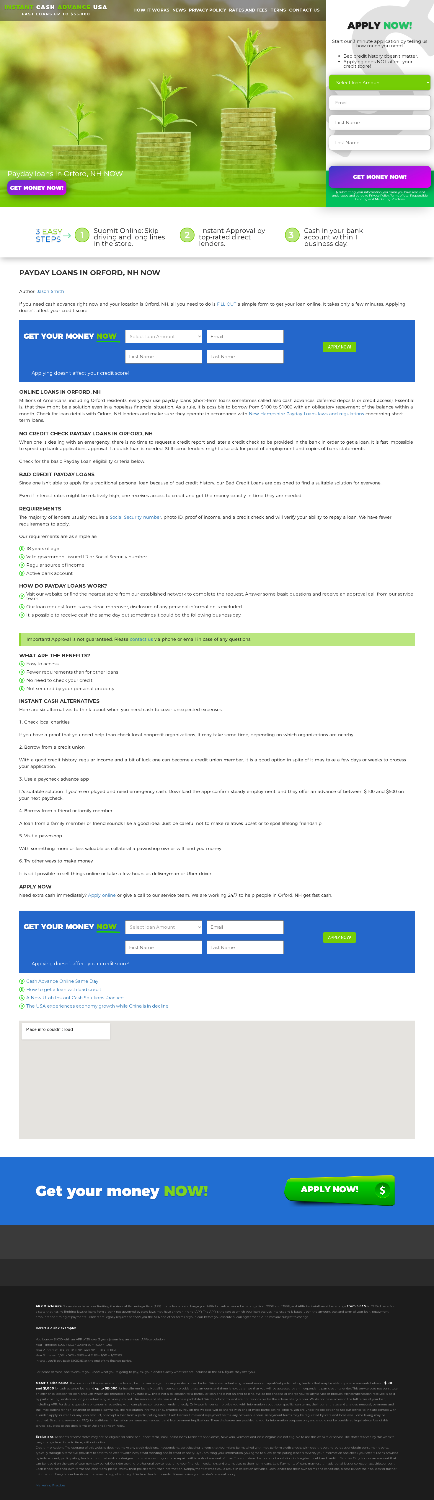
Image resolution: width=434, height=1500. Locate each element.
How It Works (151, 10)
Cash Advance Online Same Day (62, 981)
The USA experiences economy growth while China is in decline (97, 1006)
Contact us (304, 10)
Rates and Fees (248, 10)
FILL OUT (226, 304)
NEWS (179, 10)
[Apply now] (36, 187)
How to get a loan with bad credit (63, 989)
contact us (141, 639)
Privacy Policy (379, 195)
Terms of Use (399, 195)
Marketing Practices (50, 1485)
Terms (278, 10)
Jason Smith (50, 291)
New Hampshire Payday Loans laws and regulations (306, 413)
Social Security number (135, 517)
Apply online (102, 895)
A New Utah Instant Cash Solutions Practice (75, 997)
